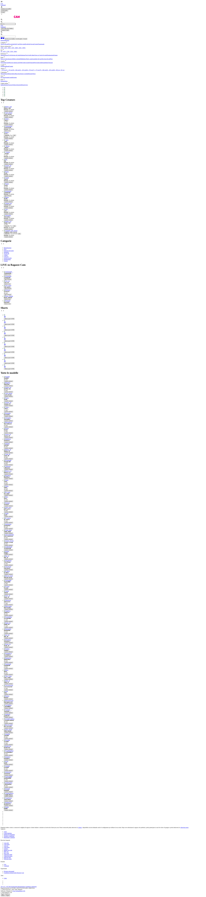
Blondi (7, 66)
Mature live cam (8, 850)
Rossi (4, 66)
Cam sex (6, 846)
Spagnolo (19, 85)
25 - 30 (7, 47)
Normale (6, 77)
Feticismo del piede (15, 55)
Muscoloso (17, 73)
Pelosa (2, 62)
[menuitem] (2, 3)
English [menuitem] (7, 895)
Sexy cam (6, 853)
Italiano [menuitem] (3, 895)
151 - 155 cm (8, 70)
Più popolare (11, 44)
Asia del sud (47, 59)
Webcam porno (8, 859)
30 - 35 (11, 47)
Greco (26, 85)
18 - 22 (2, 51)
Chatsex (6, 848)
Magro (6, 73)
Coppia (36, 44)
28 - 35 (10, 51)
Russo (23, 85)
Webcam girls (7, 857)
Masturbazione (4, 55)
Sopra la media (24, 73)
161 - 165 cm (22, 70)
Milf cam (6, 851)
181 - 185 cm (49, 70)
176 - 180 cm (42, 70)
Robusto (30, 73)
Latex (18, 62)
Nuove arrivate (4, 44)
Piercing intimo (13, 62)
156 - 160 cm (15, 70)
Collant (32, 55)
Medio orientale (16, 59)
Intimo (46, 62)
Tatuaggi (50, 62)
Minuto (2, 73)
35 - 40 (14, 47)
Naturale (32, 62)
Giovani (32, 44)
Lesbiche (28, 44)
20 (1, 47)
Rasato (2, 81)
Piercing (36, 62)
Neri (2, 66)
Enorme (15, 77)
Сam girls (6, 843)
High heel (6, 62)
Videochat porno (8, 856)
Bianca (2, 59)
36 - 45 (13, 51)
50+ (25, 47)
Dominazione (50, 55)
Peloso (5, 81)
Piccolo (2, 77)
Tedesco (15, 85)
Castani (11, 66)
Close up (36, 55)
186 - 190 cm (56, 70)
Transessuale (41, 44)
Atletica (13, 73)
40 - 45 (18, 47)
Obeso (34, 73)
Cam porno (7, 844)
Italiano (2, 85)
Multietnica (23, 59)
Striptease (22, 55)
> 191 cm (62, 70)
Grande (11, 77)
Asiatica (6, 59)
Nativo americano (30, 59)
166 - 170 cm (29, 70)
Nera (51, 59)
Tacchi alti (28, 55)
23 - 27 (6, 51)
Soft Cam (17, 44)
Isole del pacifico (39, 59)
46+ (16, 51)
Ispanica (10, 59)
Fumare (56, 55)
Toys (9, 55)
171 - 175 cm (36, 70)
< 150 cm (3, 70)
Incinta (40, 62)
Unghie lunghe (26, 62)
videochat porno (184, 827)
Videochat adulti (8, 854)
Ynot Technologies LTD (19, 891)
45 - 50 (22, 47)
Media (9, 73)
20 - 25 (4, 47)
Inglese (6, 85)
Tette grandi (22, 44)
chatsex (80, 827)
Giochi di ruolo (43, 55)
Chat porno (7, 847)
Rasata (43, 62)
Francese (10, 85)
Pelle (21, 62)
